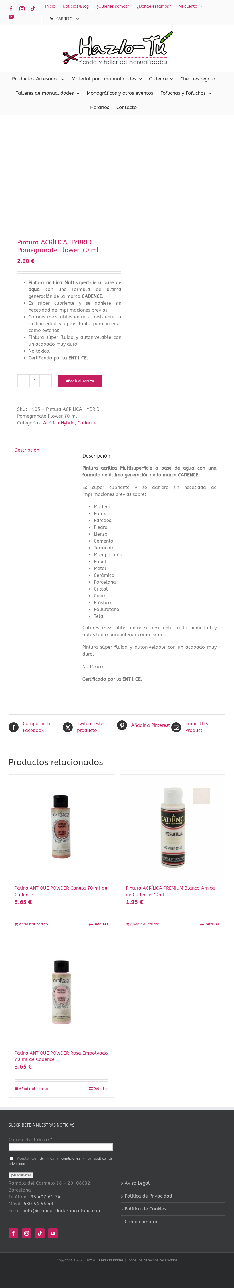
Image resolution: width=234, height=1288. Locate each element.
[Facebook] (13, 1233)
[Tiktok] (40, 1233)
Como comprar (141, 1221)
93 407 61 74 (45, 1197)
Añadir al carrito (80, 380)
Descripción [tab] (27, 450)
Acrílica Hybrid (59, 423)
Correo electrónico (30, 1139)
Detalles (100, 924)
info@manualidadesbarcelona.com (63, 1210)
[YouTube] (53, 1233)
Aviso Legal (137, 1183)
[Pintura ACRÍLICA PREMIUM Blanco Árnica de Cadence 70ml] (172, 827)
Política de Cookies (145, 1209)
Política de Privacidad (148, 1196)
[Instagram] (26, 1233)
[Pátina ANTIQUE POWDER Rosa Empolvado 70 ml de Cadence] (61, 991)
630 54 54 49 (38, 1203)
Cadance (87, 423)
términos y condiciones (59, 1158)
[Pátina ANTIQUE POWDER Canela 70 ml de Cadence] (61, 827)
